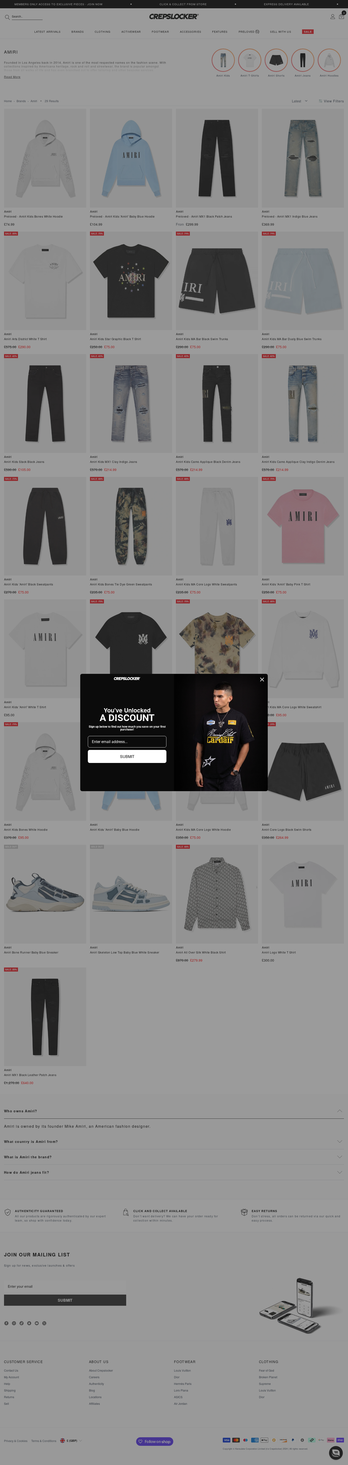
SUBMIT (127, 756)
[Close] (262, 679)
